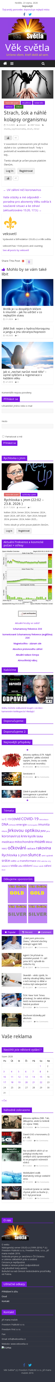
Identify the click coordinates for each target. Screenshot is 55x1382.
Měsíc (49, 842)
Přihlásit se (9, 443)
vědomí (28, 865)
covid (15, 818)
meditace (8, 842)
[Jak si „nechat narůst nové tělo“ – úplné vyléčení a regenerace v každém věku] (27, 343)
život (3, 870)
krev (24, 836)
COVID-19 (30, 818)
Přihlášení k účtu (10, 1291)
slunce (34, 854)
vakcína (44, 861)
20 (26, 1082)
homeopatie (33, 825)
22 (41, 1082)
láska (40, 836)
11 (12, 1076)
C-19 (8, 819)
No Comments (43, 767)
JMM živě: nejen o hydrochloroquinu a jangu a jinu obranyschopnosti (26, 330)
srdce (6, 860)
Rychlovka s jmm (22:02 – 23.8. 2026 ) (24, 501)
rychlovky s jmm (29, 494)
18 (12, 1082)
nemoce (9, 106)
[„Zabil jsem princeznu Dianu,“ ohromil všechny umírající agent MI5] (12, 936)
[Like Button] (8, 138)
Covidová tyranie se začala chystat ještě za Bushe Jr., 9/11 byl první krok (36, 1192)
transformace (28, 860)
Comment (46, 932)
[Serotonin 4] (12, 773)
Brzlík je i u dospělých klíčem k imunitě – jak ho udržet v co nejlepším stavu (22, 312)
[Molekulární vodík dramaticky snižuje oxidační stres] (12, 1171)
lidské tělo (39, 103)
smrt (44, 855)
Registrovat (26, 171)
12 (19, 1076)
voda (14, 865)
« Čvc (4, 1100)
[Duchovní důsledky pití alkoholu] (12, 1013)
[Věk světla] (5, 63)
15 (41, 1076)
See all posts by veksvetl (16, 250)
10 (4, 1076)
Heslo (4, 421)
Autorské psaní (12, 103)
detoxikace (43, 819)
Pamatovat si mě (13, 436)
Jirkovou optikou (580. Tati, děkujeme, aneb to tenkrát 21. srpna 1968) (36, 1121)
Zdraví (19, 106)
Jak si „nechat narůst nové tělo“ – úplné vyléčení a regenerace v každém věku (24, 375)
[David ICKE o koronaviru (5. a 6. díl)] (12, 1133)
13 (26, 1076)
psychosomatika (19, 129)
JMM (43, 831)
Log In (9, 171)
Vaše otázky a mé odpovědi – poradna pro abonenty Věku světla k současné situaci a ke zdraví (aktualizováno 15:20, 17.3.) (27, 203)
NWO (4, 848)
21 (33, 1082)
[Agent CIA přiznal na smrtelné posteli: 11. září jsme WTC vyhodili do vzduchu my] (12, 953)
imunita (7, 129)
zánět (41, 866)
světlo (13, 860)
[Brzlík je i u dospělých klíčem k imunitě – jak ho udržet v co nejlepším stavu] (27, 281)
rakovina (43, 847)
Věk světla (27, 47)
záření (47, 865)
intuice (4, 831)
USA (38, 861)
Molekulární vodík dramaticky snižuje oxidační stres (36, 1175)
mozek (39, 841)
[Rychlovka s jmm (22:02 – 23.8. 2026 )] (27, 464)
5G (3, 819)
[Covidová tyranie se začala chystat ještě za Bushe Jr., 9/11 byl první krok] (12, 1187)
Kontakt (5, 1301)
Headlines (26, 103)
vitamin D (6, 866)
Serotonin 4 (29, 773)
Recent (29, 932)
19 (19, 1082)
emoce (12, 824)
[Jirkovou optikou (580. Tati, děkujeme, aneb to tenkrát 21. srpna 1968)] (12, 1116)
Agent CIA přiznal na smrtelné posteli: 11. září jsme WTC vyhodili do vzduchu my (35, 960)
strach (29, 129)
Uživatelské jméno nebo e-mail (17, 405)
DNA (5, 824)
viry (49, 861)
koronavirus (11, 836)
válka (20, 866)
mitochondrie (24, 842)
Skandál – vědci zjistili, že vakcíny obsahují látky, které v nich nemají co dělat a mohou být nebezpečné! (37, 980)
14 (33, 1076)
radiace (31, 848)
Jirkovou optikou (24, 830)
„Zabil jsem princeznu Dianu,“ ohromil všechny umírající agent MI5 (35, 941)
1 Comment (42, 987)
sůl (18, 861)
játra (48, 831)
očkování (17, 848)
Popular (12, 932)
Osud (4, 1296)
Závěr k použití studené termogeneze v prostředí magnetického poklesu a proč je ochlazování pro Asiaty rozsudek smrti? (35, 797)
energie (21, 824)
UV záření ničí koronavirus (22, 190)
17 (4, 1082)
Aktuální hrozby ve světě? (27, 623)
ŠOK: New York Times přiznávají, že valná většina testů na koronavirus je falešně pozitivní (36, 1000)
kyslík (32, 836)
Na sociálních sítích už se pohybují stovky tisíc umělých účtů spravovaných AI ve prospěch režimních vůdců (37, 1156)
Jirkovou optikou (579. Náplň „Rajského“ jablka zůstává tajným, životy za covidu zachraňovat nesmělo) (37, 759)
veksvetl (22, 125)
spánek (49, 855)
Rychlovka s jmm (15, 855)
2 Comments (42, 947)
